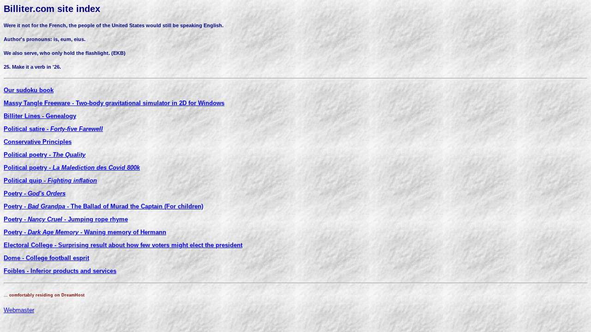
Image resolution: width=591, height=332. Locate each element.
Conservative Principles (38, 141)
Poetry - (35, 193)
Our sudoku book (29, 90)
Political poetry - (44, 154)
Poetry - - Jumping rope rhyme (66, 219)
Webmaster (19, 310)
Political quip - (50, 180)
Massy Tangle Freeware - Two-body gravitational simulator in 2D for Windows (114, 103)
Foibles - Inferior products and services (60, 270)
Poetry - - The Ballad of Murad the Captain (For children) (103, 206)
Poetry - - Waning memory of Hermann (85, 232)
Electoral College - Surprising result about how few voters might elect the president (123, 245)
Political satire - (53, 128)
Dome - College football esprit (46, 258)
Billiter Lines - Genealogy (40, 116)
